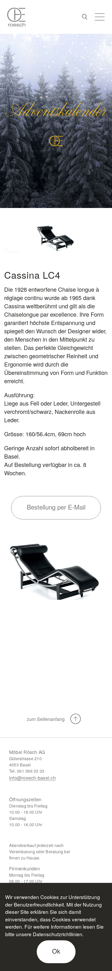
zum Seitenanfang (46, 718)
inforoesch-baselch (32, 777)
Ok (56, 950)
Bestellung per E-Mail (56, 506)
